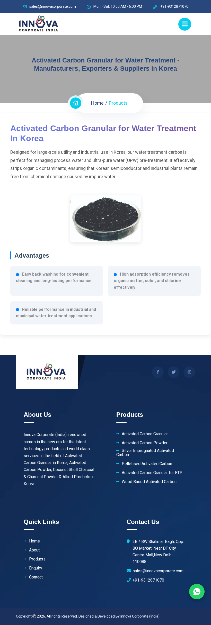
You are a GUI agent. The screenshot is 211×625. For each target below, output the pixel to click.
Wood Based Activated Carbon (149, 482)
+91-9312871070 (148, 580)
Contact (36, 577)
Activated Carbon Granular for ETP (152, 473)
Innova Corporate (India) (140, 616)
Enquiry (35, 568)
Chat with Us (197, 591)
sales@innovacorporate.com (52, 6)
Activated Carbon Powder (145, 443)
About (34, 550)
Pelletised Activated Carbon (147, 464)
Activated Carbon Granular (145, 434)
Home (97, 103)
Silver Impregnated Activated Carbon (145, 453)
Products (37, 559)
